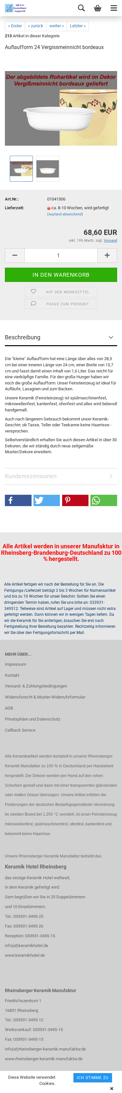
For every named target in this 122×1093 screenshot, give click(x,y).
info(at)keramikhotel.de (26, 945)
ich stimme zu (93, 1077)
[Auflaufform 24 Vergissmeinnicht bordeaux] (61, 105)
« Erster (15, 25)
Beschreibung (22, 337)
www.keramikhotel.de (25, 955)
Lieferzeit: (14, 207)
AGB (9, 708)
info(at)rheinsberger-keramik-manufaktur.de (45, 1049)
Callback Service (20, 730)
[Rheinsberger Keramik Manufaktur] (13, 8)
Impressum (15, 664)
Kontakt (12, 675)
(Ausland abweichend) (65, 214)
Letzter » (78, 25)
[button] (18, 500)
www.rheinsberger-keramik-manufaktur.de (44, 1058)
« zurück (35, 25)
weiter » (56, 25)
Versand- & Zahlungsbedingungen (36, 686)
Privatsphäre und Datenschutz (32, 719)
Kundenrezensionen (31, 476)
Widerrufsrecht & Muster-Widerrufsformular (45, 697)
